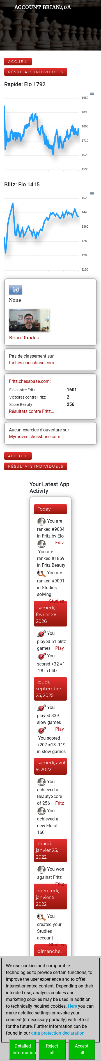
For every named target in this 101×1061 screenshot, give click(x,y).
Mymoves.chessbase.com (34, 436)
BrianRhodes (24, 337)
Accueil (18, 62)
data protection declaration (57, 1033)
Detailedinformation (24, 1049)
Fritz (59, 542)
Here (72, 1006)
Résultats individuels (35, 72)
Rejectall (52, 1049)
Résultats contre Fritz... (31, 411)
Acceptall (81, 1049)
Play (59, 648)
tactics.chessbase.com (31, 362)
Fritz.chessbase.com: (30, 381)
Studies (56, 601)
